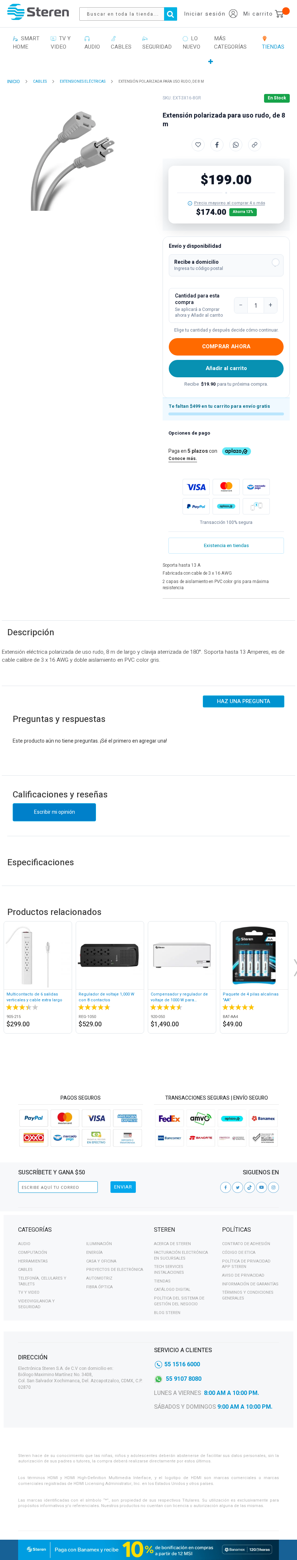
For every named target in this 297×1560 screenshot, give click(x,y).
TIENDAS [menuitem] (273, 42)
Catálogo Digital (172, 1289)
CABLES (40, 81)
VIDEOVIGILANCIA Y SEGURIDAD (36, 1304)
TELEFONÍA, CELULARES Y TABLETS (42, 1281)
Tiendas (162, 1281)
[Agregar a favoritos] (198, 144)
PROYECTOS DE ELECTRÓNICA (114, 1270)
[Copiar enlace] (254, 144)
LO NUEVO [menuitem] (191, 42)
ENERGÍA (94, 1252)
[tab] (80, 1231)
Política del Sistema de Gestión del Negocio (179, 1301)
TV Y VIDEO (28, 1292)
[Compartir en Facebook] (216, 144)
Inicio (13, 81)
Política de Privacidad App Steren (246, 1264)
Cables (25, 1270)
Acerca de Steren (172, 1244)
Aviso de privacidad (243, 1275)
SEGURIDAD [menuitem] (157, 42)
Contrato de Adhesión (246, 1244)
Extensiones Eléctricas (82, 81)
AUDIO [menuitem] (92, 42)
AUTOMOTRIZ (99, 1278)
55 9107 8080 (183, 1379)
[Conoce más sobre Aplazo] (226, 506)
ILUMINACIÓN (99, 1244)
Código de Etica (238, 1252)
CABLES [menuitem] (121, 42)
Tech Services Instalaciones (169, 1270)
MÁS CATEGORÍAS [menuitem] (230, 42)
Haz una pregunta (243, 701)
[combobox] (132, 14)
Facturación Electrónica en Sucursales (181, 1255)
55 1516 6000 (182, 1364)
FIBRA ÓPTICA (99, 1287)
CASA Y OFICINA (101, 1261)
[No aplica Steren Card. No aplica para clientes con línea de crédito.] (190, 203)
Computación (32, 1252)
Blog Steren (167, 1313)
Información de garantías (250, 1284)
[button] (226, 265)
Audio (24, 1244)
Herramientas (33, 1261)
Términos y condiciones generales (247, 1295)
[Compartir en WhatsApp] (235, 144)
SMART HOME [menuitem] (26, 42)
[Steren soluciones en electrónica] (38, 12)
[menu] (148, 50)
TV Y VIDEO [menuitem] (61, 42)
